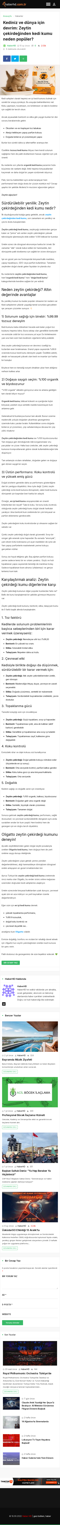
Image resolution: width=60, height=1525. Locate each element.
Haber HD (27, 1516)
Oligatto (19, 932)
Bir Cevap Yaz (11, 963)
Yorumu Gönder (12, 1323)
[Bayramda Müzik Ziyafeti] (30, 1036)
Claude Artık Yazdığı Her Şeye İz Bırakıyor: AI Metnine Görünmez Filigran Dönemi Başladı (38, 1405)
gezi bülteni (38, 1516)
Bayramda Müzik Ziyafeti (17, 1059)
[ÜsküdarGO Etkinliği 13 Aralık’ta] (30, 1207)
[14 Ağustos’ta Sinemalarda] (11, 1422)
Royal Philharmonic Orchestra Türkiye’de (27, 1373)
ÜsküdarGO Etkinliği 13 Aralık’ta (20, 1230)
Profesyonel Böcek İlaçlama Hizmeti (23, 1115)
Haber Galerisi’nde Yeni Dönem (37, 1458)
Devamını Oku (9, 1072)
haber (48, 1516)
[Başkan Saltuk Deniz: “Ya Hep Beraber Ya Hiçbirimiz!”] (30, 1148)
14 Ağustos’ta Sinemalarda (35, 1421)
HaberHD (11, 45)
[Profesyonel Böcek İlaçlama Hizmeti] (30, 1092)
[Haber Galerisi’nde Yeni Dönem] (11, 1458)
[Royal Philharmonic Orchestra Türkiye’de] (30, 1353)
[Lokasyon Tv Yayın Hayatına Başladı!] (11, 1440)
